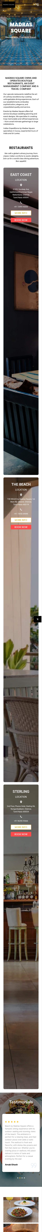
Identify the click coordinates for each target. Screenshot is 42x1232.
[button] (17, 1177)
